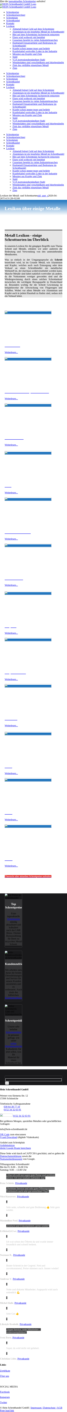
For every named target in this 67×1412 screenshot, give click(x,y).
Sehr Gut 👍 (12, 1313)
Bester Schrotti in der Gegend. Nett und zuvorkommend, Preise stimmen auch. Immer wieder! (32, 1267)
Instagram (5, 1397)
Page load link (7, 1410)
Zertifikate (5, 1370)
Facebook (5, 1392)
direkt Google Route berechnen (15, 1148)
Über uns (4, 1376)
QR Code (5, 1134)
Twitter (3, 1402)
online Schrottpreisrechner (14, 1044)
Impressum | (37, 1407)
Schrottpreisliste (13, 1032)
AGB (59, 1407)
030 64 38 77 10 (12, 1106)
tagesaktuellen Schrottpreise (22, 1)
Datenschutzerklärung (11, 1156)
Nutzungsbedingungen (11, 1159)
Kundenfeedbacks (14, 998)
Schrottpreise (13, 919)
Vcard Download (8, 1137)
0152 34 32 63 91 (12, 1109)
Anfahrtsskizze (7, 1145)
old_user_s (43, 195)
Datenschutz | (50, 1407)
